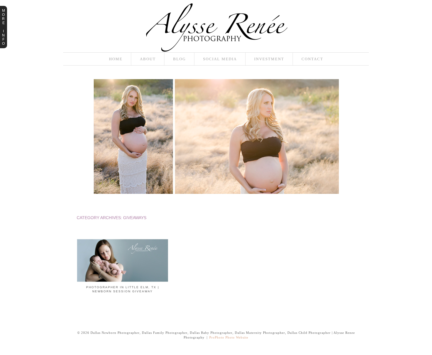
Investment (269, 59)
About (148, 59)
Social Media (220, 59)
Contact (312, 59)
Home (116, 59)
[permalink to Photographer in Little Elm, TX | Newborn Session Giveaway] (122, 281)
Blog (179, 59)
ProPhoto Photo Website (228, 337)
